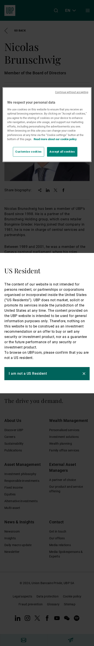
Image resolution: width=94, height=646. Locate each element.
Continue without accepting (71, 92)
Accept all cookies (62, 151)
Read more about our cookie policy (55, 139)
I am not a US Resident (28, 373)
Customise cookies (28, 151)
